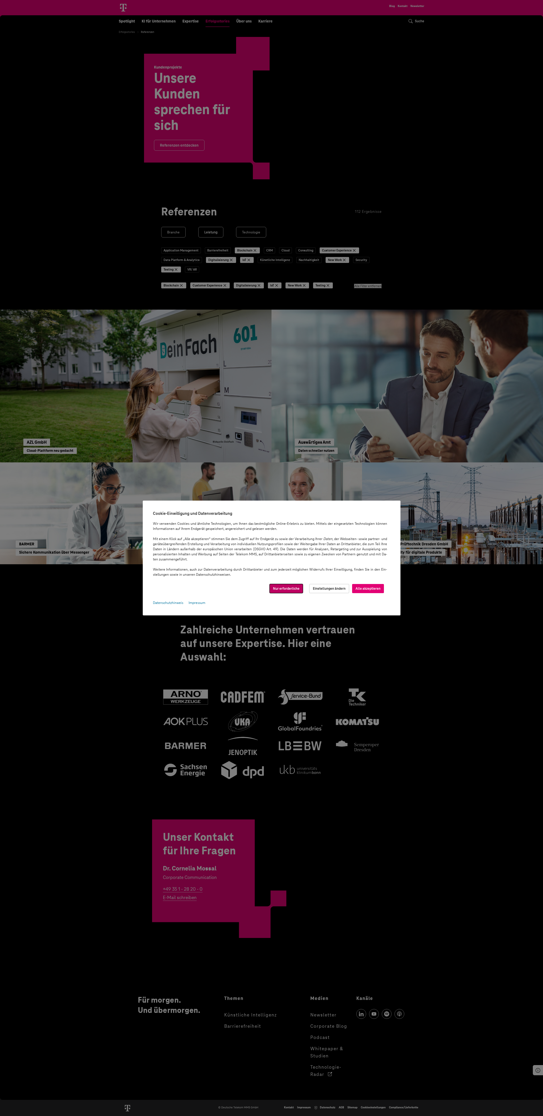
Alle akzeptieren (368, 588)
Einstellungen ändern (329, 588)
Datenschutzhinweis (168, 603)
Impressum (197, 603)
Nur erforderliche (286, 588)
